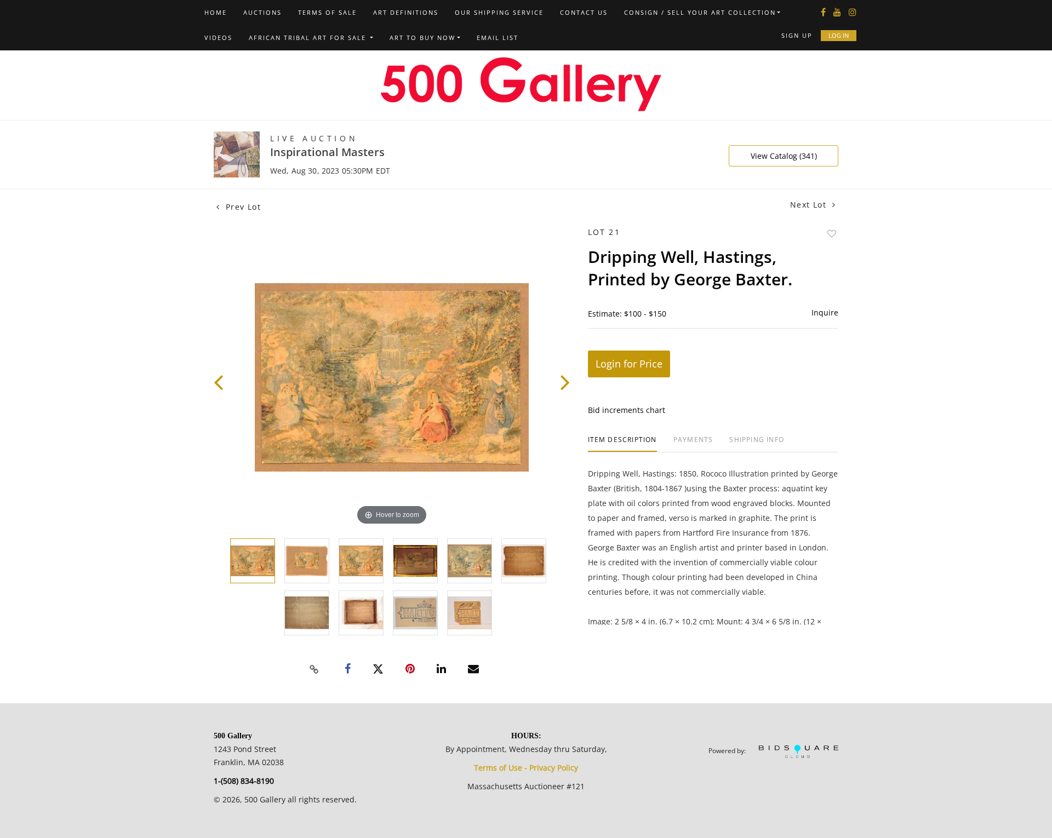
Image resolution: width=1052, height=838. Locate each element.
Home (215, 12)
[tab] (622, 444)
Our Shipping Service (499, 12)
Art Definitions (405, 12)
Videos (218, 37)
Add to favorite (831, 233)
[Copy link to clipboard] (314, 669)
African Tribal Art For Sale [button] (309, 37)
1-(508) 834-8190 (244, 781)
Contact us (584, 12)
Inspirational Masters (327, 152)
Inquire (824, 312)
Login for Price (629, 363)
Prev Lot (241, 207)
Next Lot (810, 204)
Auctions (262, 12)
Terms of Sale (327, 12)
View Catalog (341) (784, 156)
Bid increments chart (626, 410)
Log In (838, 35)
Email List (497, 37)
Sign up (797, 35)
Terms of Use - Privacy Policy (526, 767)
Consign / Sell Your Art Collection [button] (700, 12)
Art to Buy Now (422, 37)
